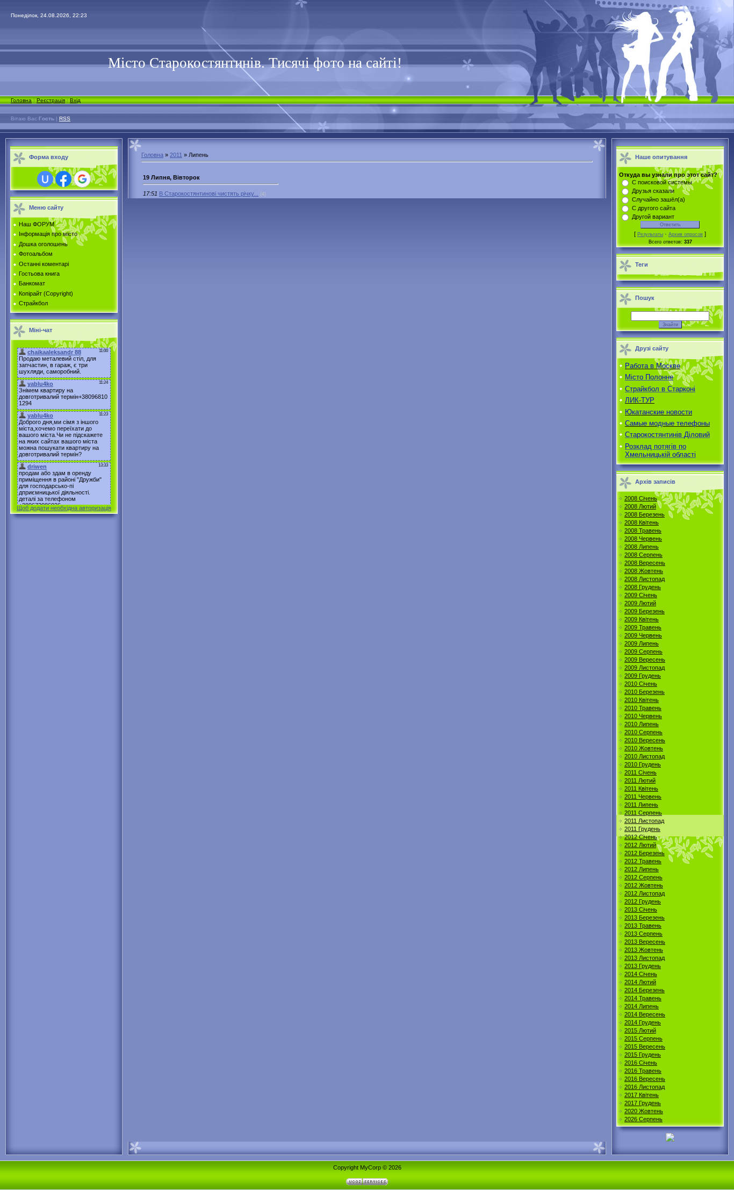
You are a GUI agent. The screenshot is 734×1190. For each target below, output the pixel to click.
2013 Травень (642, 925)
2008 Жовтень (643, 571)
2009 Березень (644, 611)
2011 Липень (641, 804)
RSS (64, 118)
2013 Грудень (642, 966)
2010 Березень (644, 692)
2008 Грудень (642, 587)
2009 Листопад (644, 667)
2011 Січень (640, 772)
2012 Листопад (644, 893)
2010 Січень (640, 683)
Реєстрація (51, 100)
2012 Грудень (642, 901)
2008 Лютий (640, 506)
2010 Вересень (644, 740)
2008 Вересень (644, 563)
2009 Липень (641, 643)
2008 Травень (642, 530)
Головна (21, 100)
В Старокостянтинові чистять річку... (208, 193)
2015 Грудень (642, 1054)
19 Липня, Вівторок (171, 177)
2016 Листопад (644, 1087)
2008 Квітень (641, 522)
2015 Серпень (643, 1038)
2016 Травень (642, 1070)
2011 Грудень (642, 829)
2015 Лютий (640, 1030)
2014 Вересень (644, 1014)
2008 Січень (640, 498)
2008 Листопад (644, 579)
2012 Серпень (643, 877)
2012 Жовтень (643, 885)
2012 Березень (644, 853)
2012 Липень (641, 869)
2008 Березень (644, 514)
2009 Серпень (643, 651)
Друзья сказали (653, 191)
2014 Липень (641, 1006)
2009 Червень (643, 635)
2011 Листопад (644, 821)
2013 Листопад (644, 958)
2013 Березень (644, 917)
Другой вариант (653, 216)
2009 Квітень (641, 619)
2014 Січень (640, 974)
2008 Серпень (643, 554)
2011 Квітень (641, 788)
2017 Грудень (642, 1103)
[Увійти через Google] (82, 179)
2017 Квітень (641, 1095)
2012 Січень (640, 837)
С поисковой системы (662, 182)
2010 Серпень (643, 732)
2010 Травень (642, 708)
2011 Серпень (643, 812)
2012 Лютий (640, 845)
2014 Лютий (640, 982)
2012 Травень (642, 861)
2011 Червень (642, 796)
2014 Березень (644, 990)
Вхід (75, 100)
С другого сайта (653, 208)
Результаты (650, 234)
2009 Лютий (640, 603)
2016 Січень (640, 1062)
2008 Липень (641, 546)
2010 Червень (643, 716)
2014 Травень (642, 998)
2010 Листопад (644, 756)
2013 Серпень (643, 933)
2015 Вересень (644, 1046)
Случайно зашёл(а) (658, 199)
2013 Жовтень (643, 950)
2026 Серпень (643, 1119)
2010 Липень (641, 724)
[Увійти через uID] (45, 179)
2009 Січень (640, 595)
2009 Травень (642, 627)
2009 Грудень (642, 675)
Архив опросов (685, 234)
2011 (176, 155)
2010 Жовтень (643, 748)
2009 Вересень (644, 659)
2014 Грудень (642, 1022)
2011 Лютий (640, 780)
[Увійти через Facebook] (63, 179)
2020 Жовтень (643, 1111)
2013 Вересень (644, 941)
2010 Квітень (641, 700)
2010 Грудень (642, 764)
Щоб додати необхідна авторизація (64, 508)
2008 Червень (643, 538)
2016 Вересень (644, 1079)
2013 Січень (640, 909)
